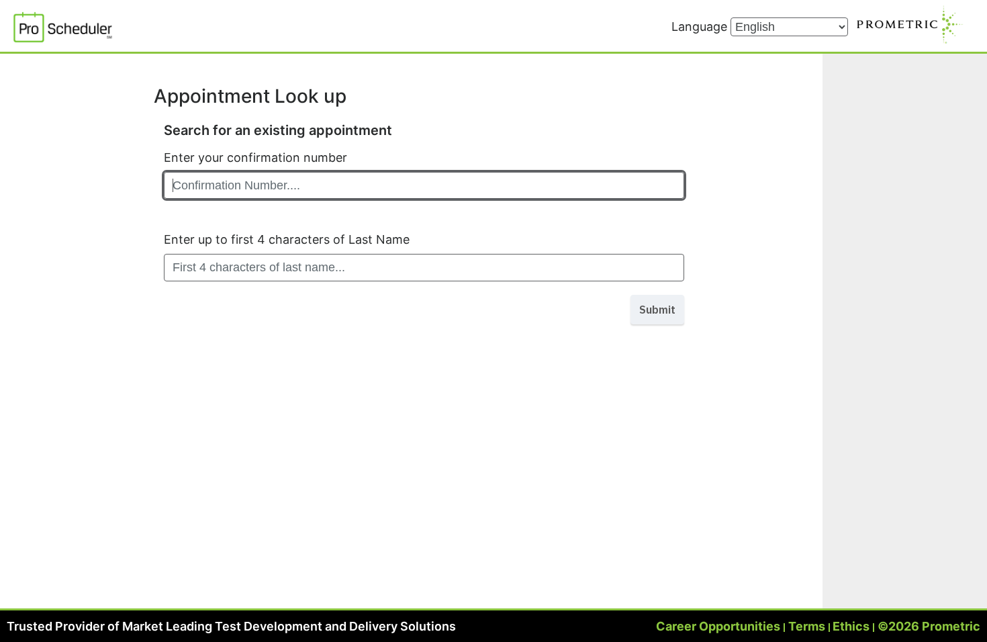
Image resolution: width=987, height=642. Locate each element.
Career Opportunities (718, 626)
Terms (806, 626)
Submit (657, 309)
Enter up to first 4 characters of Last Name (287, 239)
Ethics (851, 626)
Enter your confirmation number (255, 157)
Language (701, 26)
